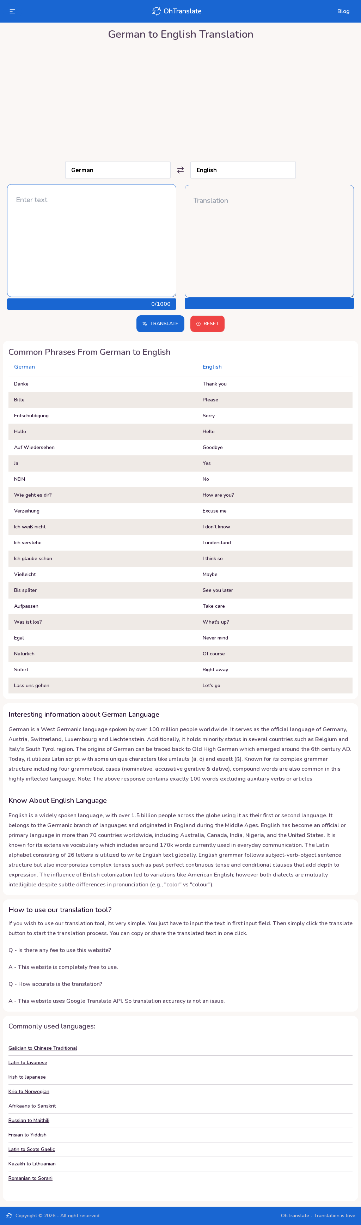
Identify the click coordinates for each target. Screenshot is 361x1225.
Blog (343, 11)
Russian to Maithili (28, 1120)
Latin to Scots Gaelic (31, 1149)
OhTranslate (183, 11)
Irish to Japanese (27, 1077)
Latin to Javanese (27, 1062)
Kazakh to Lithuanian (32, 1163)
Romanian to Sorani (30, 1178)
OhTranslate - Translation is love (318, 1215)
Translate (164, 323)
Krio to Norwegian (28, 1091)
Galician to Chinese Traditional (42, 1048)
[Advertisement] (180, 99)
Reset (211, 323)
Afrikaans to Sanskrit (32, 1106)
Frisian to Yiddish (27, 1135)
